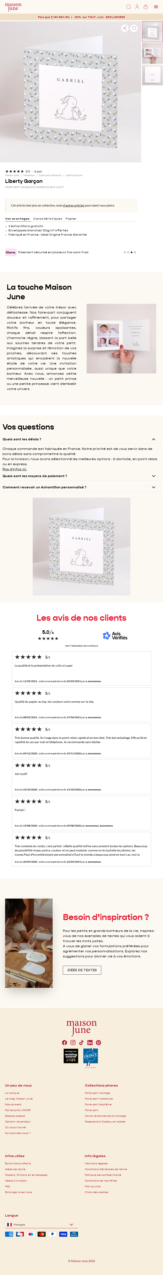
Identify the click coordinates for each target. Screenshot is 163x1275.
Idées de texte (15, 1169)
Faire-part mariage (97, 1092)
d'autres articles (73, 205)
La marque (12, 1092)
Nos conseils (13, 1104)
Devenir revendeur (18, 1121)
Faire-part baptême (98, 1104)
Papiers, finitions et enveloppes (26, 1174)
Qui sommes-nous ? (18, 1133)
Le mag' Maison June (19, 1098)
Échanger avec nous (18, 1192)
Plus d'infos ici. (15, 469)
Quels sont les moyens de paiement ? (35, 476)
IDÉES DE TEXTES (82, 970)
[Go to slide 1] (125, 252)
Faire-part (91, 1110)
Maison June (12, 175)
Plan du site (93, 1186)
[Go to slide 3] (131, 252)
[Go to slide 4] (135, 252)
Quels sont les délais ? (22, 439)
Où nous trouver (15, 1127)
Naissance (29, 175)
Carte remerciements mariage (105, 1115)
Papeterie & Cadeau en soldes (105, 1121)
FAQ (7, 1186)
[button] (115, 17)
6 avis (38, 171)
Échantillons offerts (18, 1163)
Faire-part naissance (50, 175)
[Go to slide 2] (128, 252)
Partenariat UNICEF (18, 1110)
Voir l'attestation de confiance (81, 645)
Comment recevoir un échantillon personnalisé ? (44, 487)
